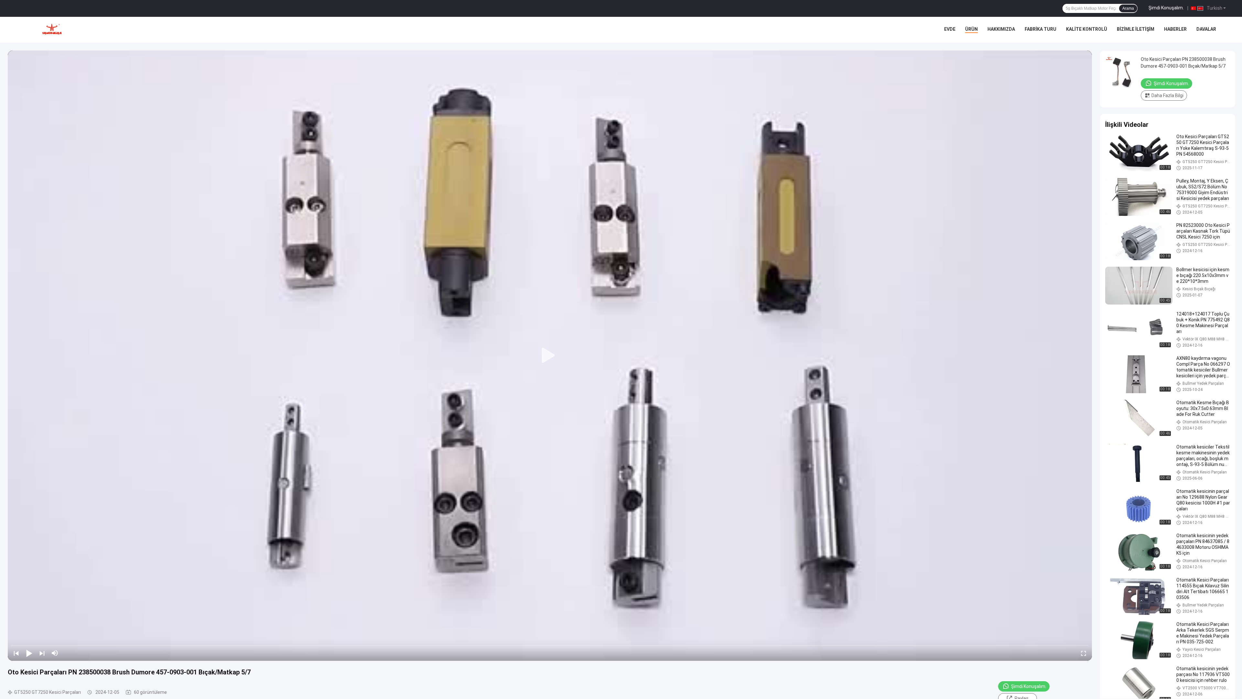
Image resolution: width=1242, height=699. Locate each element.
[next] (42, 653)
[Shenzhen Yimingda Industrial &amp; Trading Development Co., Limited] (51, 29)
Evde (949, 29)
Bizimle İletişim (1135, 29)
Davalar (1206, 29)
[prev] (16, 653)
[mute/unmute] (55, 653)
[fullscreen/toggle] (1083, 653)
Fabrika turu (1040, 29)
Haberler (1175, 29)
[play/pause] (29, 653)
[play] (550, 356)
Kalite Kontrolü (1086, 29)
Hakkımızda (1001, 29)
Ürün (971, 29)
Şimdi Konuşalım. (1166, 7)
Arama (1128, 8)
